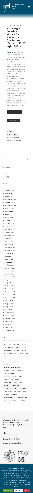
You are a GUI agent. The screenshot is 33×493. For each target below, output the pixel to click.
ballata (23, 344)
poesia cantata (16, 385)
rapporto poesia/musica (14, 140)
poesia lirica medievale (13, 137)
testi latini (7, 400)
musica (6, 379)
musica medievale (12, 134)
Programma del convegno (14, 112)
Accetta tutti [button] (8, 490)
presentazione (24, 388)
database (24, 356)
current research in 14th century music (16, 353)
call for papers (8, 347)
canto (17, 347)
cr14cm (24, 350)
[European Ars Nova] (13, 7)
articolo (16, 344)
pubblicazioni (8, 391)
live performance (9, 373)
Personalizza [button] (18, 490)
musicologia (7, 382)
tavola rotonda (22, 397)
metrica (21, 376)
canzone (24, 347)
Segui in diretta (13, 120)
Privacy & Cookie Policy (11, 439)
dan (5, 356)
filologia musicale (17, 370)
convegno (10, 131)
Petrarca (6, 385)
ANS (5, 344)
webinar (6, 403)
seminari (6, 394)
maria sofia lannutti (10, 376)
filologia (6, 370)
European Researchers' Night (12, 367)
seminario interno (9, 397)
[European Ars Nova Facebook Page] (5, 434)
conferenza (7, 350)
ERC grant (7, 365)
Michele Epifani (17, 54)
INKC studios (16, 443)
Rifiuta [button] (27, 490)
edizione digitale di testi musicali (14, 362)
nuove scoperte (18, 382)
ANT (10, 344)
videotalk (22, 400)
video (14, 400)
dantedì (17, 356)
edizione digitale (9, 359)
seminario (14, 394)
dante (10, 356)
